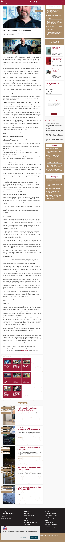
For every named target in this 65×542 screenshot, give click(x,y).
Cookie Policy (13, 534)
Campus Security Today (50, 513)
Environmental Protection (50, 515)
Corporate (4, 489)
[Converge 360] (8, 514)
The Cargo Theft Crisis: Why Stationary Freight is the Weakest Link (54, 197)
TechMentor (27, 524)
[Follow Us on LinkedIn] (2, 1)
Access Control (5, 432)
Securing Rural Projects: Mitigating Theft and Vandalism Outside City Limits (29, 468)
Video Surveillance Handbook (53, 123)
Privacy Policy (55, 100)
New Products (54, 42)
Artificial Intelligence (6, 410)
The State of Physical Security (54, 180)
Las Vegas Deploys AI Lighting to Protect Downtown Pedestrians (54, 28)
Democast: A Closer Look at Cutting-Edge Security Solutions (54, 170)
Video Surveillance (6, 430)
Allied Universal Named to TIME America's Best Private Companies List (16, 394)
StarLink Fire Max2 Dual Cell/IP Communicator (57, 59)
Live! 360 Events (28, 517)
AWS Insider (27, 513)
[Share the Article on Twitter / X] (39, 11)
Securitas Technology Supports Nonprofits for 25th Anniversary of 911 (29, 488)
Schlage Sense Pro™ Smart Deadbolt (56, 48)
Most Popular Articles (51, 120)
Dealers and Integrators (7, 487)
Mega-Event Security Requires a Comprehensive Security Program (54, 34)
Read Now (20, 419)
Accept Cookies (34, 537)
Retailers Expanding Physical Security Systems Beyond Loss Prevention (27, 409)
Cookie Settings (23, 537)
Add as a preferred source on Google (6, 3)
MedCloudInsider (28, 519)
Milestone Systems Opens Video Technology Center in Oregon (16, 381)
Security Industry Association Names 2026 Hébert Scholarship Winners (6, 396)
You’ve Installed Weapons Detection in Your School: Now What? (54, 184)
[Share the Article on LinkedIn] (37, 11)
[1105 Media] (6, 518)
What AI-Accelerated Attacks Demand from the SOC (54, 161)
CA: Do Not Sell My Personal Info (50, 535)
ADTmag (46, 511)
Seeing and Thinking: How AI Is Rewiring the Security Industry (54, 166)
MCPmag (46, 517)
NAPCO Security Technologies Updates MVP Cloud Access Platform (7, 368)
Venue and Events (5, 427)
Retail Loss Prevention (6, 408)
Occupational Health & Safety (51, 519)
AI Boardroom (27, 511)
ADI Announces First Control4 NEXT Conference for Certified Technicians (26, 381)
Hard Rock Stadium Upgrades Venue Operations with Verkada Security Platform (29, 429)
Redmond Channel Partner (30, 522)
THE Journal (47, 526)
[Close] (38, 527)
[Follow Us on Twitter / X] (3, 1)
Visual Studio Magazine (50, 528)
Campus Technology (29, 515)
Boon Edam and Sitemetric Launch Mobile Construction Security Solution (26, 368)
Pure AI (26, 520)
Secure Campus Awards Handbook (53, 192)
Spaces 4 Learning (48, 522)
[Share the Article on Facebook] (35, 11)
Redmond (46, 520)
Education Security (6, 447)
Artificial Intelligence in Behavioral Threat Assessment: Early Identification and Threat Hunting (54, 150)
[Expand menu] (63, 1)
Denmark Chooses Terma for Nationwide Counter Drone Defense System (16, 368)
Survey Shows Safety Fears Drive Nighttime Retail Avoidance (29, 449)
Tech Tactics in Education (50, 524)
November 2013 (24, 350)
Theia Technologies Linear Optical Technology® (56, 70)
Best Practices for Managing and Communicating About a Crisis (54, 157)
